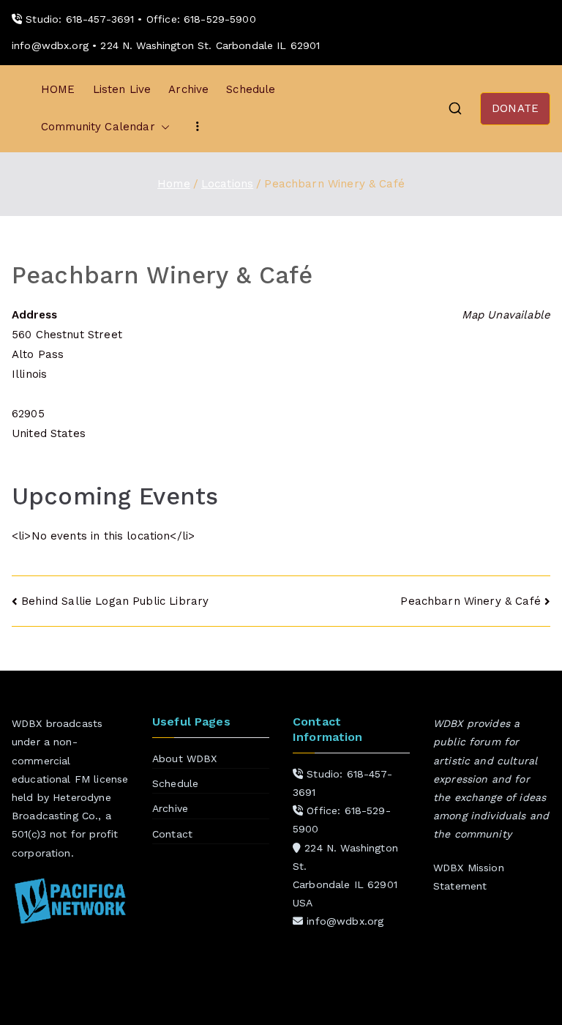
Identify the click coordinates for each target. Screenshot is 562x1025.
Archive (188, 89)
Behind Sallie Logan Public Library (115, 601)
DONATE (515, 108)
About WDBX (184, 758)
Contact (172, 834)
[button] (162, 127)
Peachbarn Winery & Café (470, 601)
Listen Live (122, 89)
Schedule (250, 89)
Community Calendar (98, 126)
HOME (58, 89)
